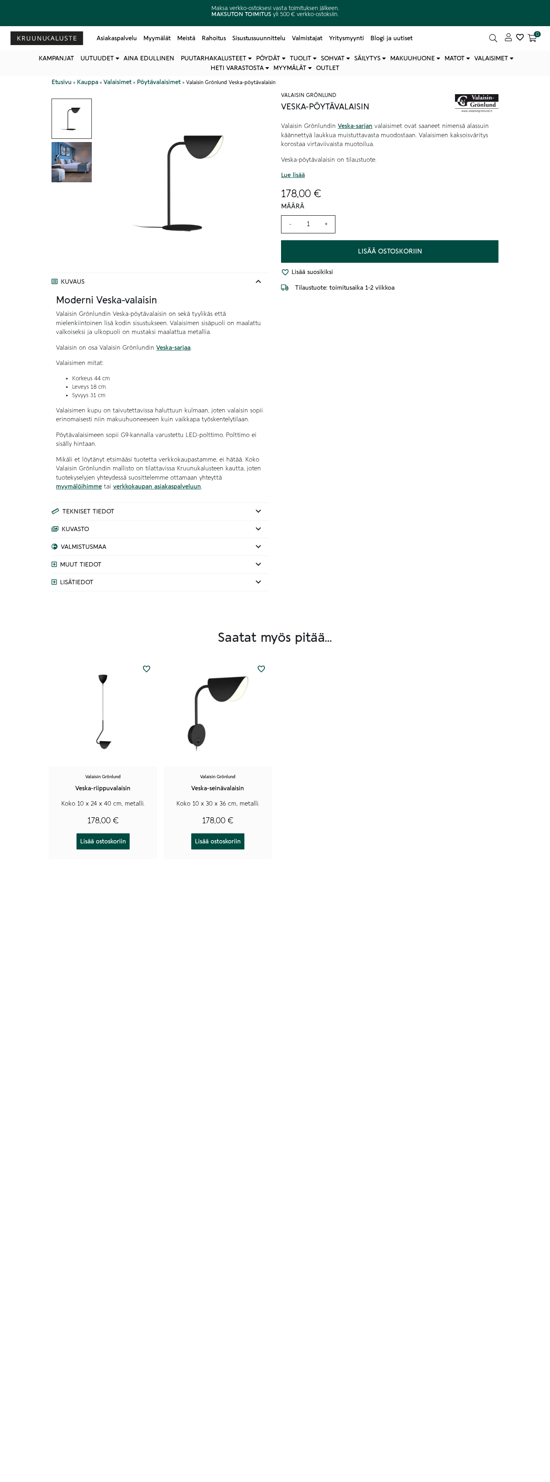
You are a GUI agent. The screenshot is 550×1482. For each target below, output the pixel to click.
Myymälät (157, 38)
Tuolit (300, 58)
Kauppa (87, 82)
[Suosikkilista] (519, 38)
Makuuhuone (412, 58)
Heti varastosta (237, 68)
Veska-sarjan (355, 126)
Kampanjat (56, 58)
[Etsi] (493, 38)
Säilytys (367, 58)
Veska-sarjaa (173, 347)
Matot (455, 58)
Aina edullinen (149, 58)
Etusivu (62, 82)
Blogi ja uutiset (391, 38)
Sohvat (333, 58)
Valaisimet (491, 58)
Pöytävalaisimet (159, 82)
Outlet (327, 68)
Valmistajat (307, 38)
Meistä (186, 38)
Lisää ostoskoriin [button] (103, 841)
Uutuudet (97, 58)
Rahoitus (214, 38)
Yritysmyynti (346, 38)
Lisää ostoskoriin (390, 251)
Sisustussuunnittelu (258, 38)
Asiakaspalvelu (117, 38)
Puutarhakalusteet (213, 58)
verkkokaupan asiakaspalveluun (157, 486)
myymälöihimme (79, 486)
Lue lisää (293, 175)
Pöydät (268, 58)
